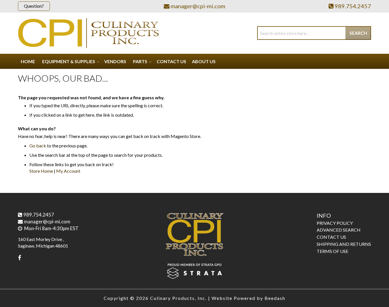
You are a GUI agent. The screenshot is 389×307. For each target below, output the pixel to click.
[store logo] (88, 33)
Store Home (41, 171)
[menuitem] (70, 61)
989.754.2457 (38, 215)
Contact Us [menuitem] (171, 61)
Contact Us (331, 237)
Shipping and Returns (344, 244)
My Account (68, 171)
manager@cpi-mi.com (47, 221)
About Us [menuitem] (204, 61)
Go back (37, 145)
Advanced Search (339, 229)
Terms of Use (332, 251)
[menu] (194, 61)
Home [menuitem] (28, 61)
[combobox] (314, 33)
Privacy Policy (335, 223)
